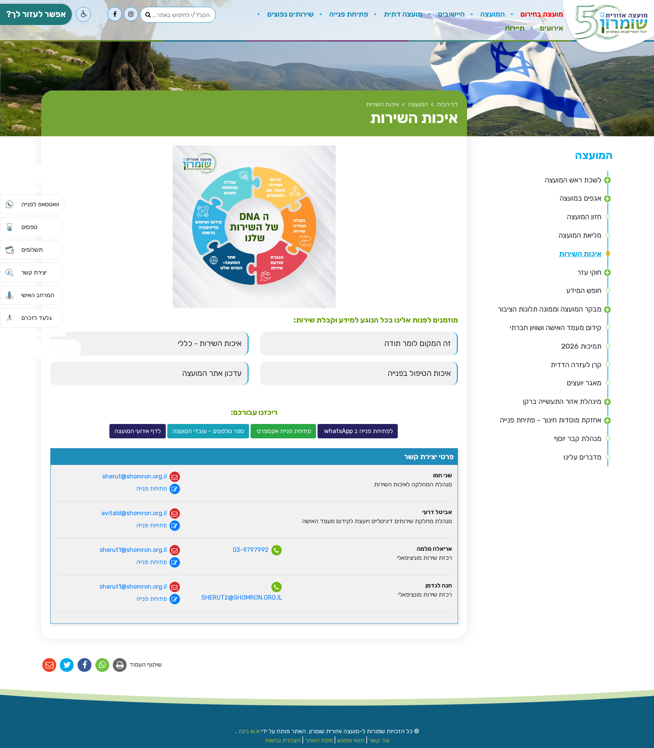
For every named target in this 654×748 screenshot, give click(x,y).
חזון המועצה (584, 216)
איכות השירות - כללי (209, 343)
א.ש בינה (248, 731)
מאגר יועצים (584, 383)
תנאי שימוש (350, 740)
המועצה (492, 14)
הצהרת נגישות (283, 740)
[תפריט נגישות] (83, 14)
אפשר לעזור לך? (36, 14)
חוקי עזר (589, 272)
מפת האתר (319, 740)
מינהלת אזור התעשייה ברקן (562, 401)
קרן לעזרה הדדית (576, 364)
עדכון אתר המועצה (211, 373)
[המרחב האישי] (9, 295)
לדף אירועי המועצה (137, 431)
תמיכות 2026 (581, 346)
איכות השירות (580, 253)
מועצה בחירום (541, 14)
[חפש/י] (148, 14)
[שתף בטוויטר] (67, 665)
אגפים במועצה (580, 198)
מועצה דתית (402, 14)
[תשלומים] (9, 249)
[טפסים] (9, 227)
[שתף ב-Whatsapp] (102, 665)
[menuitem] (534, 13)
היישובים (450, 14)
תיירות (515, 26)
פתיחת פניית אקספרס (283, 431)
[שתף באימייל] (49, 665)
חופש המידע (583, 290)
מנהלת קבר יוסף (577, 438)
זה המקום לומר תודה (417, 343)
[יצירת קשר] (9, 272)
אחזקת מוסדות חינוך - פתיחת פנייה (550, 420)
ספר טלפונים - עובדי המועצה (208, 431)
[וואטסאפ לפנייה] (9, 204)
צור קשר (379, 740)
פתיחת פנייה (348, 14)
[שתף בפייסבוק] (84, 665)
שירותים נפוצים (290, 14)
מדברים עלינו (582, 457)
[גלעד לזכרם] (9, 318)
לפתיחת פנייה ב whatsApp (357, 431)
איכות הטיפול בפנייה (419, 373)
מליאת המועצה (580, 235)
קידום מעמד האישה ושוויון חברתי (555, 327)
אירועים (551, 28)
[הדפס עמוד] (120, 665)
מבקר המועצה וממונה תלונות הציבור (549, 309)
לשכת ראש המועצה (573, 180)
